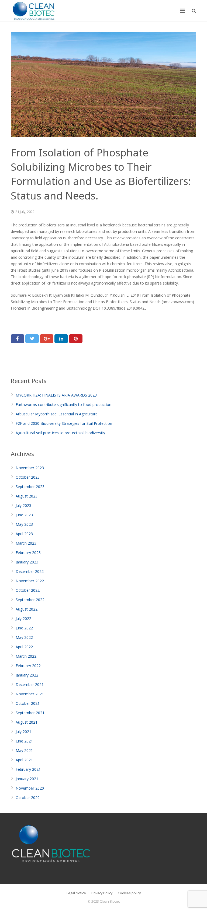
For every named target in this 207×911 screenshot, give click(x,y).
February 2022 (28, 665)
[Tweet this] (32, 338)
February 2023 (28, 552)
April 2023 (24, 533)
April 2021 (24, 759)
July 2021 (23, 731)
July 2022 (23, 618)
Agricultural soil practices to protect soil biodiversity (60, 432)
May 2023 (24, 524)
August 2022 (26, 609)
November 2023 (30, 467)
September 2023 (30, 486)
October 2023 (28, 477)
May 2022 (24, 637)
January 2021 (27, 778)
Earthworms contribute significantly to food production (63, 404)
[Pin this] (75, 338)
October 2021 (28, 703)
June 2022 (24, 627)
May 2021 (24, 750)
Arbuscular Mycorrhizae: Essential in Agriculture (57, 413)
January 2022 (27, 675)
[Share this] (17, 338)
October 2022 (28, 590)
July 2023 (23, 505)
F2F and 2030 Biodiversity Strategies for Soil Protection (64, 423)
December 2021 (30, 684)
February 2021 (28, 769)
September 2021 (30, 712)
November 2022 (30, 580)
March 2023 (26, 543)
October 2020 (28, 797)
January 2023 (27, 562)
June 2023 (24, 514)
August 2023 (26, 496)
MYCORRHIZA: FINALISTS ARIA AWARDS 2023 (56, 395)
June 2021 (24, 741)
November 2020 (30, 788)
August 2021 (26, 722)
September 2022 (30, 599)
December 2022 (30, 571)
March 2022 (26, 656)
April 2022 (24, 646)
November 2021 (30, 693)
